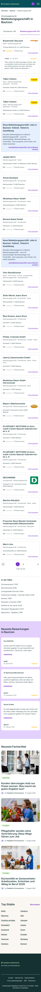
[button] (33, 4)
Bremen (4, 934)
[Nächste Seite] (38, 564)
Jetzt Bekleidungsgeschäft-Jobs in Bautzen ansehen (23, 148)
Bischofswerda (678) (9, 588)
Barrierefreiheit (29, 978)
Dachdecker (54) (9, 31)
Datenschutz (19, 978)
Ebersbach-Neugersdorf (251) (12, 609)
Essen (22, 930)
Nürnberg (24, 939)
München (4, 916)
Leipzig (23, 925)
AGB (25, 980)
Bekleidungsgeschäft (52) (30, 31)
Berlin (3, 911)
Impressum (31, 980)
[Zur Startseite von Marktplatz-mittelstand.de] (10, 4)
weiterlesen (8, 654)
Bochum (23, 944)
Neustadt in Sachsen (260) (11, 602)
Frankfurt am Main (8, 920)
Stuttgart (23, 920)
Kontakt (10, 978)
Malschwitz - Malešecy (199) (12, 612)
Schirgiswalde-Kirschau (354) (12, 591)
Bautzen (12, 11)
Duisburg (4, 944)
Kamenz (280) (6, 598)
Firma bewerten (33, 53)
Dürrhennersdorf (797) (9, 584)
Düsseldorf (5, 925)
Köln (22, 916)
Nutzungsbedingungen (14, 980)
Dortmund (5, 930)
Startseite (4, 11)
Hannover (5, 939)
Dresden (23, 934)
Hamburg (24, 911)
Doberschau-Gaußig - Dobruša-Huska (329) (17, 595)
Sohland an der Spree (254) (11, 605)
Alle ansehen (35, 904)
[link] (20, 56)
